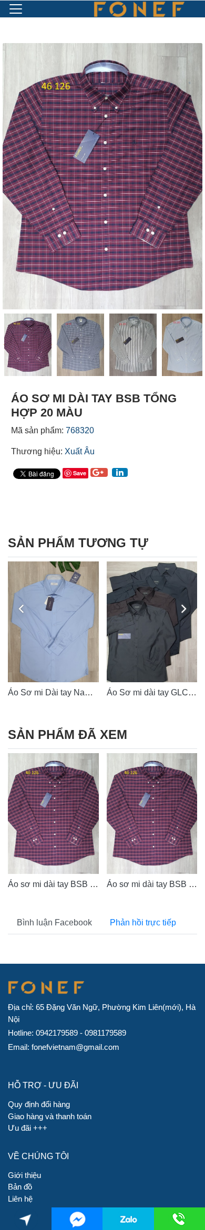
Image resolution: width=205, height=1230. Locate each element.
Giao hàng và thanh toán (49, 1116)
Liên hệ (20, 1198)
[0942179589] (128, 1218)
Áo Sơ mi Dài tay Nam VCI (58, 692)
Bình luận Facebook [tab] (54, 922)
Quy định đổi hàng (39, 1104)
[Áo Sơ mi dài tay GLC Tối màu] (152, 621)
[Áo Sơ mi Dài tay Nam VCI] (53, 621)
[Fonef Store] (139, 9)
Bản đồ (20, 1186)
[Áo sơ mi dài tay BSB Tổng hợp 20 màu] (53, 813)
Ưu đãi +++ (27, 1127)
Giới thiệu (24, 1175)
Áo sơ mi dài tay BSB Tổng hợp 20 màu (82, 884)
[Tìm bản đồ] (25, 1218)
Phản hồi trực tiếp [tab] (143, 922)
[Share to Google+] (99, 472)
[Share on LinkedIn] (120, 472)
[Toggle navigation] (16, 9)
